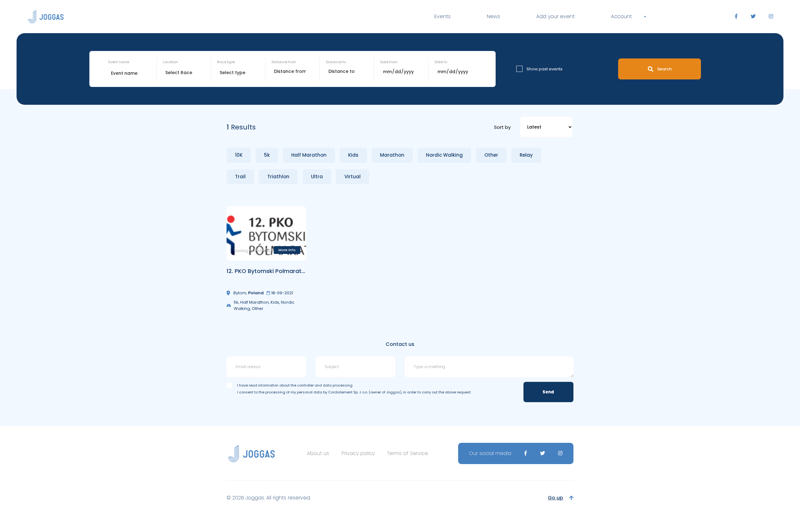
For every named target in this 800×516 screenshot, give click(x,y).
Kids (353, 155)
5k (267, 155)
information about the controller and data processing (305, 385)
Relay (526, 155)
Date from (389, 61)
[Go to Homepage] (46, 17)
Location (170, 61)
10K (238, 155)
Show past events (544, 69)
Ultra (317, 176)
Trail (240, 176)
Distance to (336, 61)
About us (318, 453)
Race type (226, 61)
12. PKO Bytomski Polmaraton (268, 271)
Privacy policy (358, 453)
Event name (118, 61)
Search (664, 69)
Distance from (284, 61)
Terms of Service (407, 453)
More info (287, 249)
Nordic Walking (444, 155)
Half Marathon (309, 155)
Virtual (352, 176)
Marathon (392, 155)
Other (491, 155)
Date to (441, 61)
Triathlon (278, 176)
